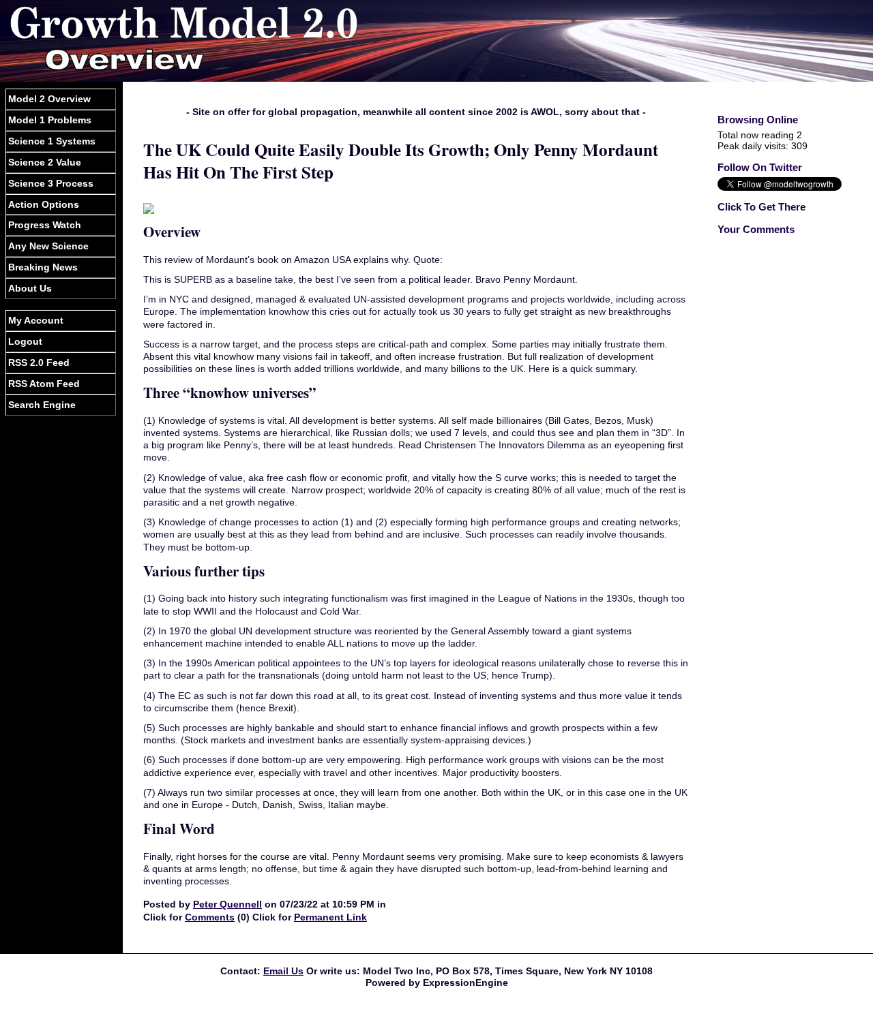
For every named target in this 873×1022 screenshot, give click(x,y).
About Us (30, 288)
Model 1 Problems (49, 119)
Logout (25, 341)
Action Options (43, 204)
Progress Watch (44, 224)
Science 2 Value (44, 162)
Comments (210, 917)
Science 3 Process (50, 183)
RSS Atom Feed (44, 383)
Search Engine (42, 404)
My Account (35, 320)
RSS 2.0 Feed (39, 362)
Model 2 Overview (49, 98)
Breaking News (43, 267)
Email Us (283, 970)
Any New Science (48, 246)
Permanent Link (330, 917)
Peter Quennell (227, 904)
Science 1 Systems (51, 141)
